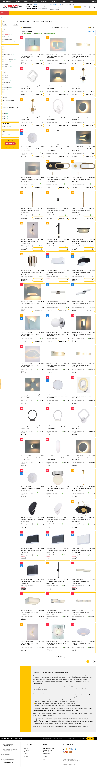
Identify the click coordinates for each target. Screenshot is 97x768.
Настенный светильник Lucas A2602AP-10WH (81, 180)
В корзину (37, 63)
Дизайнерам (54, 1)
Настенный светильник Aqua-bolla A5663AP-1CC (57, 335)
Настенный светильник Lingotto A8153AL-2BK (31, 582)
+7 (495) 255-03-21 (36, 8)
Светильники (15, 18)
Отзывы (35, 1)
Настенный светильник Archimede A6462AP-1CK (82, 242)
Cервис (45, 744)
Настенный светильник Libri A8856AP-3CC (80, 613)
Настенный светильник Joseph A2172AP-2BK (56, 242)
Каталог (6, 13)
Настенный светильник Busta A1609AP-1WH (30, 335)
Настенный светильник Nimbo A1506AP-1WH (81, 458)
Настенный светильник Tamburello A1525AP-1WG (57, 397)
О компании (28, 744)
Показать (9, 143)
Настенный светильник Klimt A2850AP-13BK (30, 242)
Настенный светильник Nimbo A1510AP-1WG (30, 149)
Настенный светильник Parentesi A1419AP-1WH (31, 458)
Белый (38, 33)
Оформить (90, 738)
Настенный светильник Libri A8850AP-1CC (80, 582)
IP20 (6, 113)
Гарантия (17, 1)
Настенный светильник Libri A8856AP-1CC (29, 613)
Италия (7, 134)
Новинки (26, 753)
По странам (26, 750)
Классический (7, 80)
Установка (44, 1)
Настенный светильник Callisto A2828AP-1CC (81, 304)
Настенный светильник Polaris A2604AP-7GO (30, 118)
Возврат (26, 1)
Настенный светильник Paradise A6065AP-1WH (56, 118)
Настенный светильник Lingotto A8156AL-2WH (82, 551)
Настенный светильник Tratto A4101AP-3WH (81, 366)
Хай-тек (6, 92)
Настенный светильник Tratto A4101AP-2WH (81, 57)
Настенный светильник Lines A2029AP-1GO (81, 211)
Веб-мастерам (46, 753)
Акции (25, 754)
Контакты (72, 1)
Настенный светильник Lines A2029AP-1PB (30, 211)
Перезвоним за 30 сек (55, 4)
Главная (3, 18)
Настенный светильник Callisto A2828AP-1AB (56, 304)
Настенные (23, 18)
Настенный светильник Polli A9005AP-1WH (80, 427)
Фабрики (26, 748)
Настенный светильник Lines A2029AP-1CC (55, 211)
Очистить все (90, 31)
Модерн (6, 84)
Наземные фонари (9, 54)
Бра (5, 32)
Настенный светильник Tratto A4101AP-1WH (56, 366)
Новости (45, 758)
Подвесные (8, 66)
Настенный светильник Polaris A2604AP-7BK (81, 88)
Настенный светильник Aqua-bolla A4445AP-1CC (57, 489)
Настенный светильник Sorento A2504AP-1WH (81, 397)
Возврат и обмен (47, 751)
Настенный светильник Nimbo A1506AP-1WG (30, 489)
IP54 (6, 118)
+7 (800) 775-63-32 (36, 6)
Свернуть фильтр (27, 27)
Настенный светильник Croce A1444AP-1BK (81, 273)
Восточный (7, 77)
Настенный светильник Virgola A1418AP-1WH (81, 335)
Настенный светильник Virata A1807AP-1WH (30, 57)
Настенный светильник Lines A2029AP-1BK (55, 582)
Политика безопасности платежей (70, 755)
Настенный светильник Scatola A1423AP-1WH (56, 88)
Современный (8, 87)
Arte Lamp (7, 126)
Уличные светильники (9, 41)
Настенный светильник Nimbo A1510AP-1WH (81, 118)
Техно (6, 89)
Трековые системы (9, 39)
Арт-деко (6, 75)
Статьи (44, 759)
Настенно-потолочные (10, 59)
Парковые (7, 64)
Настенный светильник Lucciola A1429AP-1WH (31, 180)
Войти (94, 1)
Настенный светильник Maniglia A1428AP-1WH (82, 149)
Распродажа (27, 751)
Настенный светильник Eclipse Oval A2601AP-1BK (32, 520)
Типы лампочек (46, 761)
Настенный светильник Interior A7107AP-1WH (81, 644)
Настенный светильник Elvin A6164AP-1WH (55, 273)
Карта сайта (26, 756)
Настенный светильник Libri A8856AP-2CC (55, 613)
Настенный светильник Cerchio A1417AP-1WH (30, 304)
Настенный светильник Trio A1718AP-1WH (55, 57)
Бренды (63, 1)
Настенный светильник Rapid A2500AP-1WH (56, 427)
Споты (6, 36)
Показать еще (58, 656)
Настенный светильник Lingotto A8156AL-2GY (56, 551)
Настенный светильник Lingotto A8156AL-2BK (31, 551)
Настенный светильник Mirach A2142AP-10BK (56, 149)
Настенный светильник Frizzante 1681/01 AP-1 (31, 273)
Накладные (7, 57)
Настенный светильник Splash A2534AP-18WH (30, 88)
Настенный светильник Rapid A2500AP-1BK (30, 427)
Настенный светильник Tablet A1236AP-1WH (56, 458)
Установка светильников (48, 748)
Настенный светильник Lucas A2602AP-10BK (56, 180)
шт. (80, 738)
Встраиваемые (8, 52)
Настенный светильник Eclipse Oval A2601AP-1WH (57, 520)
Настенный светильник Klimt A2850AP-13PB (30, 644)
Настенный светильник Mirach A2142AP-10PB (81, 489)
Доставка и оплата (6, 1)
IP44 (6, 116)
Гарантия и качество (47, 750)
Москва (35, 4)
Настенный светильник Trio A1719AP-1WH (29, 366)
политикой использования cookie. (70, 761)
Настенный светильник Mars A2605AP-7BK (81, 520)
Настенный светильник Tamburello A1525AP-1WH (32, 397)
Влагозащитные (8, 49)
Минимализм (7, 82)
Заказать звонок (18, 738)
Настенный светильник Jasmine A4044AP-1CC (56, 644)
